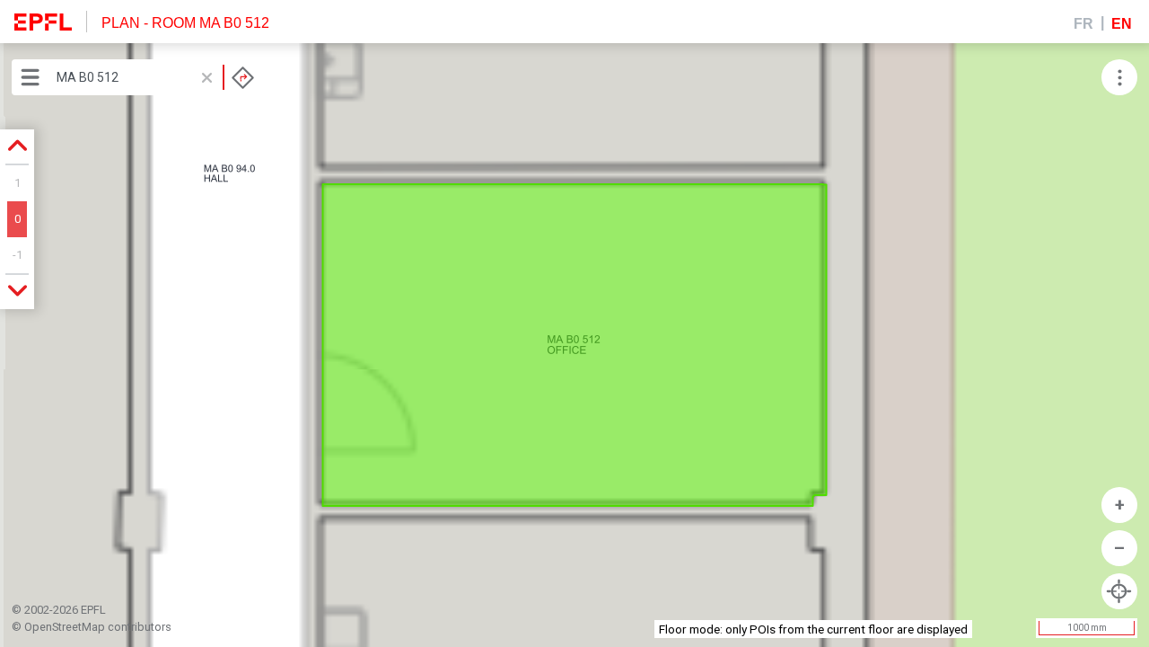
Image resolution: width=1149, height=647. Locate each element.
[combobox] (155, 77)
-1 (17, 254)
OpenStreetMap (64, 627)
